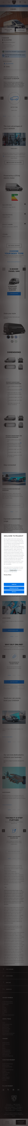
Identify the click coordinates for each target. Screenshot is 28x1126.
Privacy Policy (7, 574)
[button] (14, 588)
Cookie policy (13, 570)
